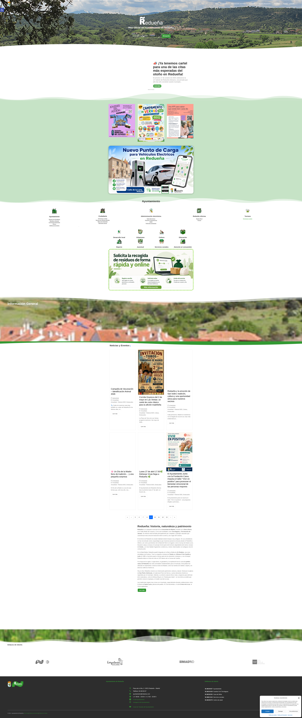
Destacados (129, 402)
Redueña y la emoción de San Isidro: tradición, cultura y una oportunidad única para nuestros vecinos (179, 396)
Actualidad (277, 3)
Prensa (199, 220)
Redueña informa (199, 216)
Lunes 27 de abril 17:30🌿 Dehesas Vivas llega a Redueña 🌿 (151, 474)
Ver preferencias (293, 711)
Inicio (216, 3)
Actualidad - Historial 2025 (118, 402)
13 (166, 517)
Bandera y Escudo (54, 221)
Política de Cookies (43, 713)
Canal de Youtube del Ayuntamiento (143, 707)
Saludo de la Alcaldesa (54, 219)
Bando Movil (199, 218)
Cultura (157, 413)
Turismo (285, 3)
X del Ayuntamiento (138, 699)
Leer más (157, 86)
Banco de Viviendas (103, 221)
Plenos (54, 224)
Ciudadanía (252, 3)
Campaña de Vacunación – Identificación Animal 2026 (122, 391)
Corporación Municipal (54, 222)
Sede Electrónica (151, 218)
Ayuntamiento (224, 3)
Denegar (280, 711)
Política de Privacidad (282, 715)
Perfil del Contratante (151, 223)
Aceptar (268, 711)
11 (158, 517)
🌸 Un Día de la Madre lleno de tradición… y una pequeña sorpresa (122, 474)
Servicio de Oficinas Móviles (103, 220)
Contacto (291, 3)
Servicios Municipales (265, 3)
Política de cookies (273, 715)
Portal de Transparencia (151, 220)
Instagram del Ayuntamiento (141, 702)
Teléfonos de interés (54, 225)
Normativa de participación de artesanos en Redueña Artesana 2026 (170, 68)
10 (155, 517)
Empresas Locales (102, 218)
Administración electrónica (238, 3)
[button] (2, 10)
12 (163, 517)
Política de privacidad (33, 713)
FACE (151, 221)
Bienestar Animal (103, 223)
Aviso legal (290, 715)
